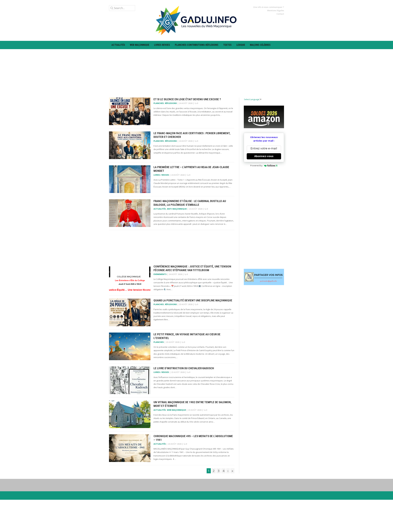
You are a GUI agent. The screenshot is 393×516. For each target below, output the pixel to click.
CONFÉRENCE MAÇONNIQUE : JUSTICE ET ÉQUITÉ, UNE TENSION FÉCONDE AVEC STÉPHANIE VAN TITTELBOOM (192, 268)
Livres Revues (162, 44)
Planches (159, 103)
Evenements (160, 274)
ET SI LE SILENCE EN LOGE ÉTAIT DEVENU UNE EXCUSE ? (187, 99)
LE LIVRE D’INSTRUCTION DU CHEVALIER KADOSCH (184, 368)
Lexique (240, 44)
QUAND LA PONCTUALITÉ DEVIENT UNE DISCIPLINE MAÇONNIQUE (193, 300)
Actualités (118, 44)
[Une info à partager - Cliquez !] (264, 277)
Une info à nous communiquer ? (268, 7)
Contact (280, 13)
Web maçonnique (139, 44)
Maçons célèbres (260, 44)
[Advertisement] (196, 70)
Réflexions (171, 103)
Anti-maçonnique (177, 208)
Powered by (256, 165)
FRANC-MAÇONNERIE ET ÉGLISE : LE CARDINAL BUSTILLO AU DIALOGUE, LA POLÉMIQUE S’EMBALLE (190, 203)
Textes (227, 44)
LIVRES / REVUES (161, 174)
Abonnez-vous (263, 156)
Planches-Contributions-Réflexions (196, 44)
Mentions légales (275, 10)
